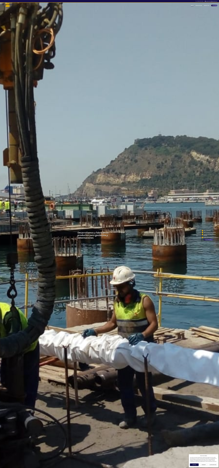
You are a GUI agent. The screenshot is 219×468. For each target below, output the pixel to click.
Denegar (203, 464)
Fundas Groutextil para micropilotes (211, 237)
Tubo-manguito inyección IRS (210, 232)
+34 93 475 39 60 (200, 1)
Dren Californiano (207, 230)
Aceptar (194, 464)
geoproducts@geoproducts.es (211, 1)
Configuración (213, 464)
